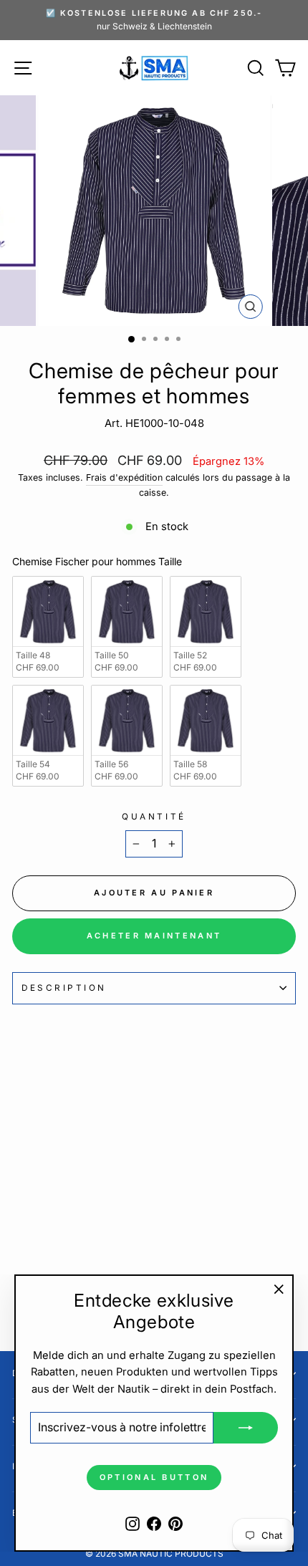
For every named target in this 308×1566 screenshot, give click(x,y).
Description (64, 988)
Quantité (154, 817)
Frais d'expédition (124, 477)
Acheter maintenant (154, 936)
